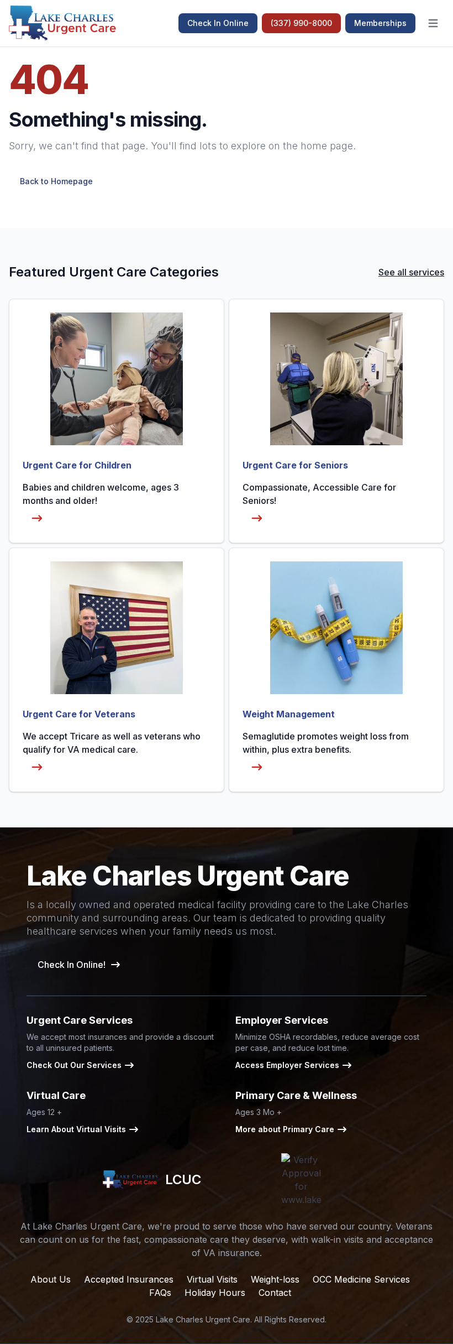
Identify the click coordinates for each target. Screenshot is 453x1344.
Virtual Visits (212, 1279)
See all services (411, 272)
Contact (275, 1292)
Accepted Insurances (128, 1279)
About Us (50, 1279)
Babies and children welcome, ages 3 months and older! (101, 494)
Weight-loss (275, 1279)
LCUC (183, 1179)
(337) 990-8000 (301, 23)
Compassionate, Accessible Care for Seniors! (319, 494)
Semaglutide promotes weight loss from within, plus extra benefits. (326, 743)
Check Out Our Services (74, 1065)
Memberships (380, 23)
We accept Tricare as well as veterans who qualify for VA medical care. (112, 743)
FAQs (160, 1292)
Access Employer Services (287, 1065)
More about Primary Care (284, 1129)
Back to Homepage (56, 181)
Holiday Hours (215, 1292)
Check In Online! (72, 964)
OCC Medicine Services (361, 1279)
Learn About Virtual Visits (76, 1129)
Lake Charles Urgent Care (203, 1319)
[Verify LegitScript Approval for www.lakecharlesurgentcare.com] (301, 1179)
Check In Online (218, 23)
